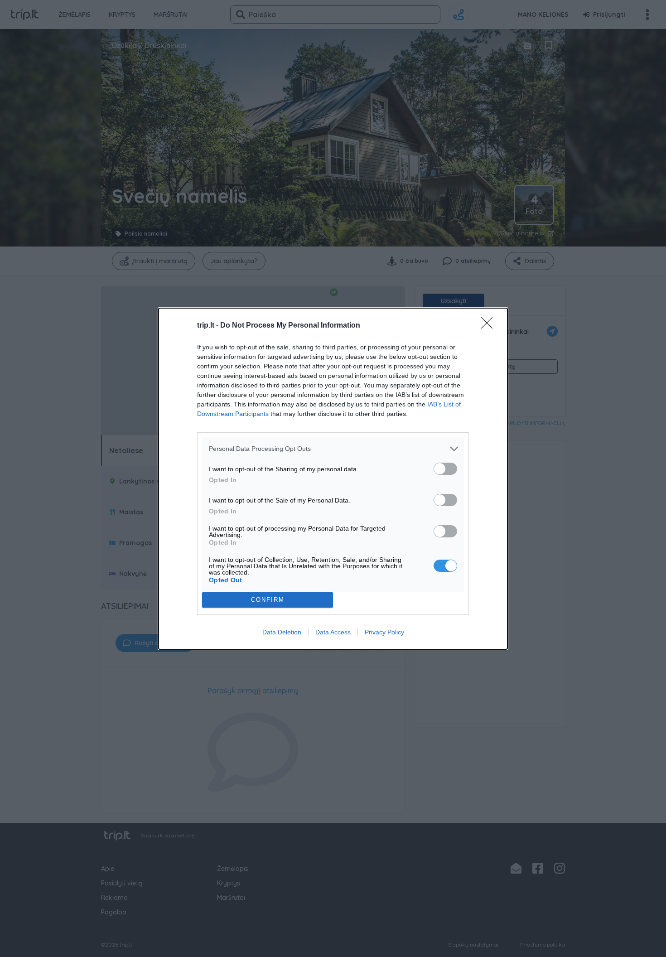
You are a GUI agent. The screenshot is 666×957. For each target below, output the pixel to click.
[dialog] (333, 478)
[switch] (445, 469)
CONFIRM (268, 599)
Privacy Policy (384, 632)
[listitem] (333, 449)
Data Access (333, 632)
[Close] (489, 325)
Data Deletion (281, 632)
